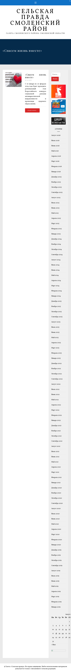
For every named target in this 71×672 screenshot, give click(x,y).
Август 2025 (55, 198)
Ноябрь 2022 (56, 369)
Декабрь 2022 (56, 363)
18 (56, 633)
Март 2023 (55, 348)
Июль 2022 (55, 389)
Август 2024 (55, 260)
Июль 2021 (55, 451)
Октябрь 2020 (56, 498)
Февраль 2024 (56, 291)
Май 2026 (55, 151)
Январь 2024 (56, 296)
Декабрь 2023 (56, 301)
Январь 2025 (56, 234)
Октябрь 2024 (56, 249)
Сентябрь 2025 (56, 192)
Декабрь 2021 (56, 426)
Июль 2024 (55, 265)
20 (63, 633)
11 (56, 629)
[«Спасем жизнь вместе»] (13, 86)
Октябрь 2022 (56, 374)
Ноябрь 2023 (56, 306)
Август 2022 (55, 384)
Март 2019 (55, 597)
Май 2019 (54, 586)
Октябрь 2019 (56, 560)
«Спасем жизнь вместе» (35, 76)
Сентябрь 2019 (56, 566)
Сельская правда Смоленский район (35, 20)
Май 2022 (55, 400)
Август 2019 (55, 571)
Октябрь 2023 (56, 312)
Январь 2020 (56, 545)
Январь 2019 (55, 607)
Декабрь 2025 (56, 177)
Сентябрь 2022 (57, 379)
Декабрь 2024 (56, 239)
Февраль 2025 (56, 229)
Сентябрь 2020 (57, 503)
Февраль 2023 (56, 353)
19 (59, 633)
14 (66, 629)
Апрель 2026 (56, 156)
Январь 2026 (56, 172)
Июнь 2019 (55, 581)
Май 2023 (55, 338)
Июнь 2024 (55, 270)
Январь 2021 (55, 483)
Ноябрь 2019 (56, 555)
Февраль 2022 (56, 415)
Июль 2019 (55, 576)
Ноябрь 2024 (56, 244)
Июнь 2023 (55, 332)
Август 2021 (55, 446)
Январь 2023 (56, 358)
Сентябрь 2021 (56, 441)
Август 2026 (55, 135)
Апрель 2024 (56, 280)
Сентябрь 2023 (56, 317)
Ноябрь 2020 (56, 493)
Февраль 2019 (56, 602)
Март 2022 (55, 410)
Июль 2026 (55, 141)
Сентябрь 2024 (57, 255)
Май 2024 (55, 275)
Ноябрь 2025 (56, 182)
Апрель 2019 (56, 591)
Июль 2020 (55, 514)
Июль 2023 (55, 327)
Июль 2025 (55, 203)
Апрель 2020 (56, 529)
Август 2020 (56, 509)
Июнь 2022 (55, 394)
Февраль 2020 (56, 540)
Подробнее (32, 110)
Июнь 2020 (55, 519)
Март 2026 (55, 161)
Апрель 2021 (56, 467)
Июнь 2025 (55, 208)
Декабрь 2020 (56, 488)
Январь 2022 (56, 420)
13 (62, 629)
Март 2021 (55, 472)
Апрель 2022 (56, 405)
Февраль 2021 (56, 477)
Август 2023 (55, 322)
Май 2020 (55, 524)
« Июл (53, 645)
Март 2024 (55, 286)
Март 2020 (55, 534)
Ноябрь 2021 (56, 431)
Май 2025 (55, 213)
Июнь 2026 (55, 146)
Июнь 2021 (55, 457)
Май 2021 (54, 462)
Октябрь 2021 (56, 436)
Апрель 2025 (56, 218)
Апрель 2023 (56, 343)
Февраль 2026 (56, 166)
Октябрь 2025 (56, 187)
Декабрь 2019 (56, 550)
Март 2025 (55, 223)
